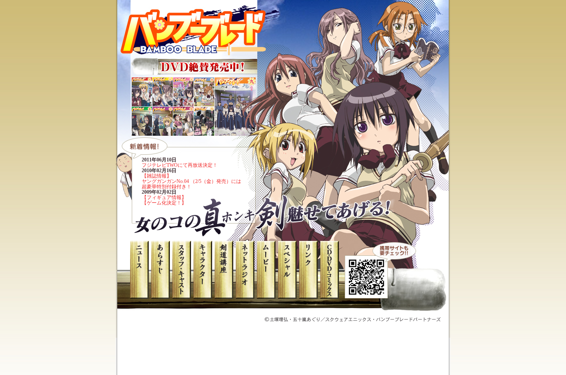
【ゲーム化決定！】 (164, 203)
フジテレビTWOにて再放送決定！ (180, 165)
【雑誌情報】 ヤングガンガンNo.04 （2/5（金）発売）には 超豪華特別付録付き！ (191, 181)
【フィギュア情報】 (164, 197)
